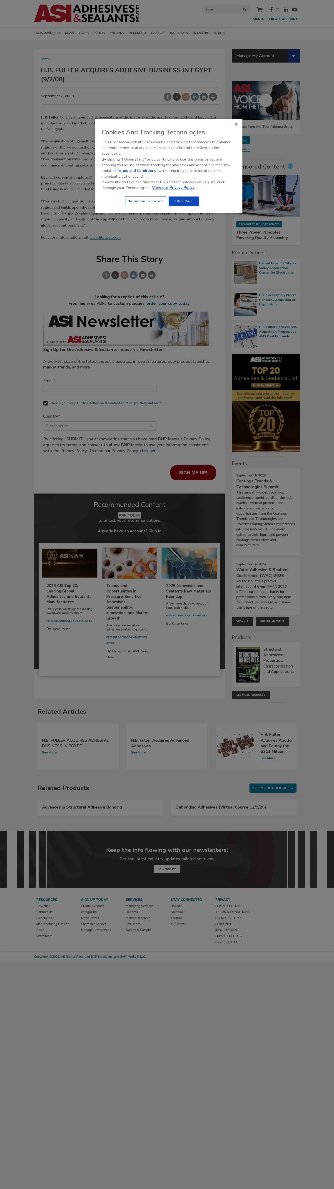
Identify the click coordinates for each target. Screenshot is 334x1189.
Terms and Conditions (136, 170)
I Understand (183, 201)
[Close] (236, 124)
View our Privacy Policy (173, 187)
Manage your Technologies (146, 201)
